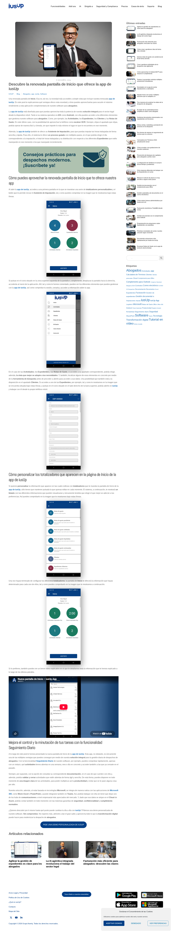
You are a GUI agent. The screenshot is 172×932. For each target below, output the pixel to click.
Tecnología (157, 316)
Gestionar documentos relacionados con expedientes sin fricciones (150, 118)
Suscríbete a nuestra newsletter (76, 894)
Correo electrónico (150, 285)
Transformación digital (137, 320)
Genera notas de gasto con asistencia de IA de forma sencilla (150, 57)
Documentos (150, 289)
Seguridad (153, 312)
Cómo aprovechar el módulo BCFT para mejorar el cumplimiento (149, 72)
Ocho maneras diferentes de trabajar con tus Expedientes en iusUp (150, 171)
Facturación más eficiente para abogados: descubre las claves (100, 862)
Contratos (139, 285)
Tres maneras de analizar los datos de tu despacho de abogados (150, 103)
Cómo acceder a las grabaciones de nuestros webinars (148, 148)
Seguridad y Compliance (107, 6)
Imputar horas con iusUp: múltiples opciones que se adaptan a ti (148, 95)
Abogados (26, 94)
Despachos (131, 289)
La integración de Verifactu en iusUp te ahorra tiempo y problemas (149, 163)
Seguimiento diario (142, 312)
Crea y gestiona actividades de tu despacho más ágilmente (147, 65)
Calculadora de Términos (135, 275)
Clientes (149, 275)
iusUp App (154, 300)
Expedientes (130, 293)
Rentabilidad (130, 312)
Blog (160, 6)
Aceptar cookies (114, 923)
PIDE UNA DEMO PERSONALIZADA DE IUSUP (63, 825)
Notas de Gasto (147, 304)
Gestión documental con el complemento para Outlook (150, 216)
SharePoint (130, 316)
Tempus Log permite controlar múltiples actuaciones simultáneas (149, 80)
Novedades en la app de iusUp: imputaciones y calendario (147, 88)
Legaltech (129, 304)
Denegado (136, 923)
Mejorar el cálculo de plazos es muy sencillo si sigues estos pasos (148, 178)
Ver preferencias (158, 923)
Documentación (140, 289)
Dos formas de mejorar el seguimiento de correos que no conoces (150, 133)
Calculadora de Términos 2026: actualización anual (147, 140)
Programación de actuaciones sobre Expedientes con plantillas (148, 224)
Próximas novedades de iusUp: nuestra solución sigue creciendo (149, 231)
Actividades (146, 271)
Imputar (138, 301)
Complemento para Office (146, 278)
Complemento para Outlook (138, 282)
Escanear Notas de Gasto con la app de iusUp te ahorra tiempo (149, 247)
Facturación (141, 293)
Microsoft (137, 304)
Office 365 (160, 304)
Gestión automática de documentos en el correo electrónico (150, 193)
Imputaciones (130, 301)
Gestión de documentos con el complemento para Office (146, 186)
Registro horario (156, 308)
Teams (151, 316)
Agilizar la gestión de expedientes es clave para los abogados (25, 864)
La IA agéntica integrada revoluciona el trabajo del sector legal (60, 864)
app (32, 94)
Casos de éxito (137, 6)
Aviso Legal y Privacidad (18, 893)
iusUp (11, 94)
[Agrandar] (77, 204)
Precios (124, 6)
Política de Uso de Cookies (19, 898)
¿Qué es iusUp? (15, 902)
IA (80, 6)
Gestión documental (144, 296)
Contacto (12, 907)
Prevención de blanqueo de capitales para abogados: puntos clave (149, 156)
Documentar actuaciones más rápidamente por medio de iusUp (147, 239)
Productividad (146, 308)
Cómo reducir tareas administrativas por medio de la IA (149, 201)
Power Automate (137, 308)
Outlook (129, 308)
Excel (156, 289)
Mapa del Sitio (14, 911)
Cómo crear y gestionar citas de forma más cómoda (149, 50)
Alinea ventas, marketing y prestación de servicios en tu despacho (150, 125)
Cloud (135, 278)
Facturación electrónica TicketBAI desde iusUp (150, 209)
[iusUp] (16, 7)
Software (43, 94)
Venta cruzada (138, 324)
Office (155, 304)
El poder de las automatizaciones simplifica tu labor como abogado (147, 110)
